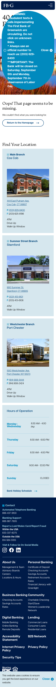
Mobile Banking (10, 622)
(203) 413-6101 (16, 297)
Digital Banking (13, 617)
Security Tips (11, 657)
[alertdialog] (28, 679)
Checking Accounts (38, 571)
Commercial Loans (37, 622)
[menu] (50, 5)
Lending (34, 617)
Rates (31, 581)
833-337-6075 (9, 533)
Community (36, 595)
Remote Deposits (11, 629)
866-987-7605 (9, 521)
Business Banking (14, 595)
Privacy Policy (38, 647)
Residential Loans (37, 629)
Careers (6, 574)
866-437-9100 (9, 513)
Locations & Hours (11, 578)
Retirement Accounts (39, 578)
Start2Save (33, 604)
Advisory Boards (11, 571)
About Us (8, 562)
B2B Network (37, 636)
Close (46, 679)
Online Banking (10, 626)
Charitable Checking (38, 600)
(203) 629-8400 (17, 210)
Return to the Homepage (20, 123)
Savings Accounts (37, 574)
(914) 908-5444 (16, 380)
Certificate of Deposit (39, 567)
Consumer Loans (37, 626)
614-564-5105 (9, 540)
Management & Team (13, 567)
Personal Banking (40, 562)
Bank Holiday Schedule (19, 491)
